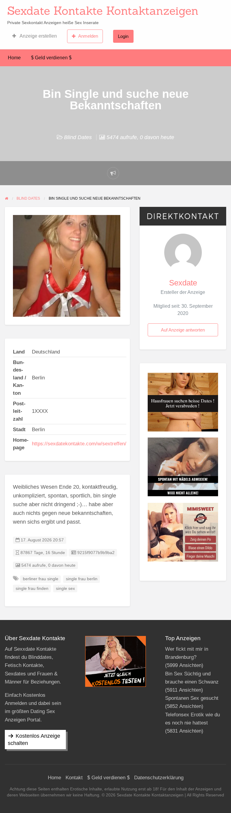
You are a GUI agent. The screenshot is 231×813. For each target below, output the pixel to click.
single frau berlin (81, 579)
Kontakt (74, 777)
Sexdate (183, 283)
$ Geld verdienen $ (51, 57)
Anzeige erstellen (38, 36)
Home (14, 57)
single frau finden (32, 588)
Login (123, 36)
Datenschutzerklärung (158, 777)
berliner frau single (40, 579)
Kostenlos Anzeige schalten (34, 739)
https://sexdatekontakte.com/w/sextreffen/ (79, 444)
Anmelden (88, 36)
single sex (65, 588)
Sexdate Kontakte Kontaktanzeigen (103, 10)
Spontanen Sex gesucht (191, 698)
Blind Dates (78, 137)
